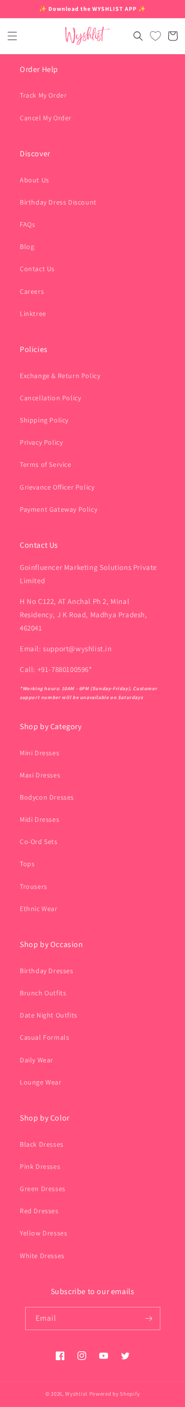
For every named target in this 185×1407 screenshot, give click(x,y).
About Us (34, 180)
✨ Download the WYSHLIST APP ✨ (92, 8)
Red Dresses (39, 1210)
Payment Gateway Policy (58, 509)
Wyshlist (76, 1393)
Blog (27, 246)
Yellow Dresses (43, 1233)
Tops (27, 863)
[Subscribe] (149, 1318)
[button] (12, 36)
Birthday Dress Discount (58, 202)
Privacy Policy (41, 442)
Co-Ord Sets (39, 841)
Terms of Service (46, 464)
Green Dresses (43, 1188)
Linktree (33, 313)
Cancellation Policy (50, 397)
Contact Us (37, 268)
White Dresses (42, 1255)
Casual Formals (44, 1037)
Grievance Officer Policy (57, 487)
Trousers (33, 886)
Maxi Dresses (40, 775)
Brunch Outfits (43, 992)
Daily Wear (36, 1059)
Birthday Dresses (47, 970)
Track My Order (43, 95)
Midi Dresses (39, 819)
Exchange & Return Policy (60, 375)
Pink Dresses (40, 1166)
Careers (32, 291)
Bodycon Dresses (47, 797)
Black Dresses (42, 1144)
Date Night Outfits (48, 1015)
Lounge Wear (41, 1082)
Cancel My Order (46, 117)
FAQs (27, 224)
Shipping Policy (44, 420)
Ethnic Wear (39, 908)
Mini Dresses (39, 752)
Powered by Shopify (114, 1393)
